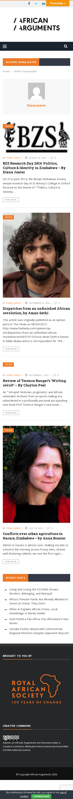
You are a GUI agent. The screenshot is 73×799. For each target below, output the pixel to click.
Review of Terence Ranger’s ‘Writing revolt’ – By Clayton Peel (34, 382)
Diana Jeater (36, 105)
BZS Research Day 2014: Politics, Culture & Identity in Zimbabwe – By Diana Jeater (34, 167)
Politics (8, 126)
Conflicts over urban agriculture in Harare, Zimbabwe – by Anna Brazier (34, 535)
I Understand (41, 796)
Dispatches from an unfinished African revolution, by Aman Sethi (36, 310)
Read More (11, 199)
